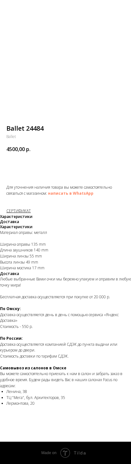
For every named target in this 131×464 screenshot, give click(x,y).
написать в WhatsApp (70, 193)
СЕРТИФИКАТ (18, 211)
